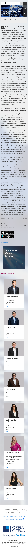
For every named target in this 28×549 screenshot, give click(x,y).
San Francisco (22, 511)
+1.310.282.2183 (10, 427)
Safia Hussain (11, 420)
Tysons (7, 512)
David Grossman (12, 296)
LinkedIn (6, 515)
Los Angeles (7, 509)
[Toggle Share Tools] (25, 11)
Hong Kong (19, 512)
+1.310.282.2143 (10, 463)
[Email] (25, 8)
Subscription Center (8, 518)
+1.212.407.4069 (10, 494)
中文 (12, 3)
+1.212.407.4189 (10, 364)
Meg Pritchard (11, 488)
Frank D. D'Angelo (12, 358)
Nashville (4, 511)
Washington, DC (12, 511)
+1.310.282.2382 (10, 395)
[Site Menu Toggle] (25, 3)
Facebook (12, 515)
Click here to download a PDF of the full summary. (12, 241)
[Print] (25, 13)
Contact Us (5, 516)
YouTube (22, 515)
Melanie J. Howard (12, 452)
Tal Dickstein (10, 327)
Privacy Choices (18, 518)
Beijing (13, 512)
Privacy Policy (13, 516)
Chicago (21, 509)
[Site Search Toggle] (21, 3)
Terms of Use (22, 516)
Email (7, 304)
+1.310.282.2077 (10, 302)
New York (15, 509)
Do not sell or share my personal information (14, 519)
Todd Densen (10, 389)
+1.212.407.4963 (10, 333)
